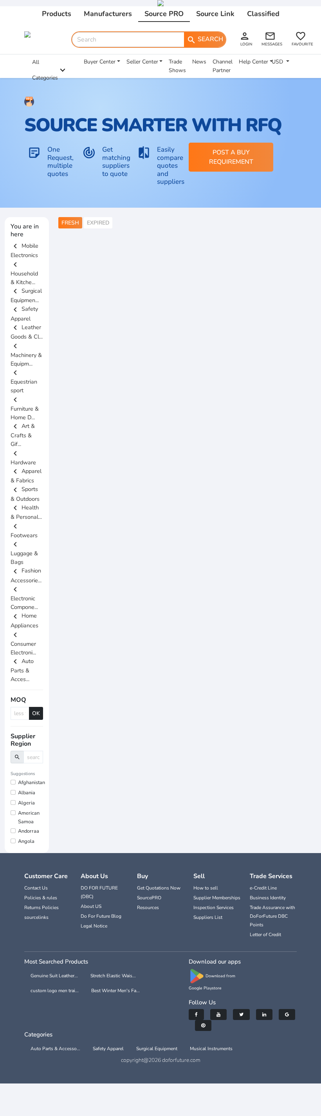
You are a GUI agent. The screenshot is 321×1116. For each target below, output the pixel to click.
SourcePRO (149, 898)
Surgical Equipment (156, 1048)
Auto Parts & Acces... (22, 670)
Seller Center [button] (142, 61)
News (199, 61)
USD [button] (278, 61)
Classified (263, 13)
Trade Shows (177, 66)
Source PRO (164, 13)
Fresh (70, 222)
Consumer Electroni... (23, 643)
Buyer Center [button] (99, 61)
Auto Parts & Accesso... (55, 1048)
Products (56, 13)
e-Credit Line (263, 888)
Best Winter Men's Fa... (115, 990)
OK (36, 713)
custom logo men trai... (55, 990)
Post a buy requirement (231, 157)
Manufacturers (108, 13)
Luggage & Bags (24, 553)
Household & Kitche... (24, 273)
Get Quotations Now (158, 888)
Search (205, 39)
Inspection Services (213, 907)
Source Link (215, 13)
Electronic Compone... (24, 598)
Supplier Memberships (216, 898)
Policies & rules (40, 898)
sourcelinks (36, 917)
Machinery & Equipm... (26, 354)
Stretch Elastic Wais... (113, 976)
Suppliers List (207, 917)
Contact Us (36, 888)
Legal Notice (94, 926)
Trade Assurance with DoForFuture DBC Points (272, 916)
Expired (98, 222)
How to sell (205, 888)
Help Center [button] (253, 61)
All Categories (45, 70)
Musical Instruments (211, 1048)
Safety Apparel (108, 1048)
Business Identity (268, 898)
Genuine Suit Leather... (54, 976)
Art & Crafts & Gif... (23, 435)
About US (91, 906)
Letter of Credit (265, 934)
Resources (148, 907)
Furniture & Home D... (25, 408)
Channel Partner (223, 66)
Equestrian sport (24, 381)
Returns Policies (41, 907)
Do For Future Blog (101, 916)
